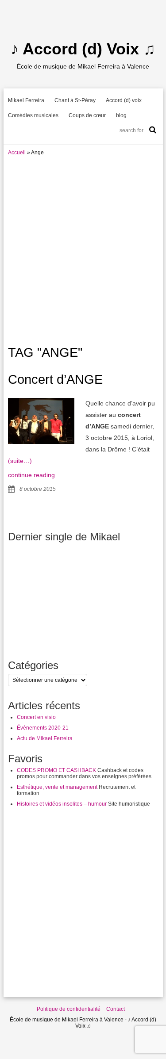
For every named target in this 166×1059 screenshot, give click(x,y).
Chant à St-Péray (75, 100)
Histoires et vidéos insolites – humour (62, 804)
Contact (115, 1009)
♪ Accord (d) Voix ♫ (83, 49)
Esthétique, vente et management (57, 787)
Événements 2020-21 (43, 728)
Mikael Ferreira (26, 100)
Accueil (17, 152)
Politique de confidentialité (68, 1009)
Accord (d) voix (124, 100)
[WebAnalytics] (17, 1056)
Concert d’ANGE (55, 379)
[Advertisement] (83, 247)
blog (121, 115)
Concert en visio (36, 717)
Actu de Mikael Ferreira (45, 738)
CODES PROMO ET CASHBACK (56, 770)
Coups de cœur (87, 115)
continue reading (31, 474)
